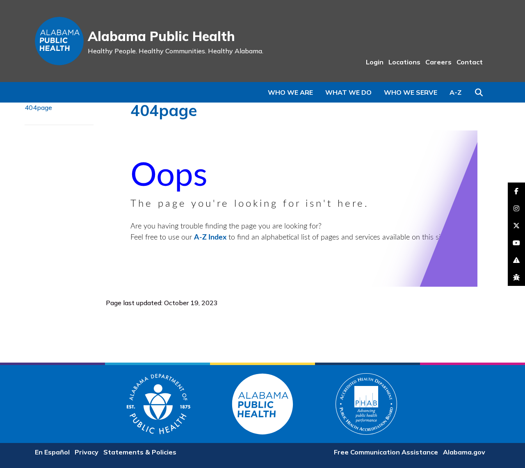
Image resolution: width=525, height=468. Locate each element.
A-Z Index (210, 237)
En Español (52, 452)
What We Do (348, 92)
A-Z (455, 92)
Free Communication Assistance (386, 452)
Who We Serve (410, 92)
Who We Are (290, 92)
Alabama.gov (464, 452)
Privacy (86, 452)
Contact (470, 62)
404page (38, 107)
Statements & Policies (139, 452)
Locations (404, 62)
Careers (438, 62)
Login (374, 62)
